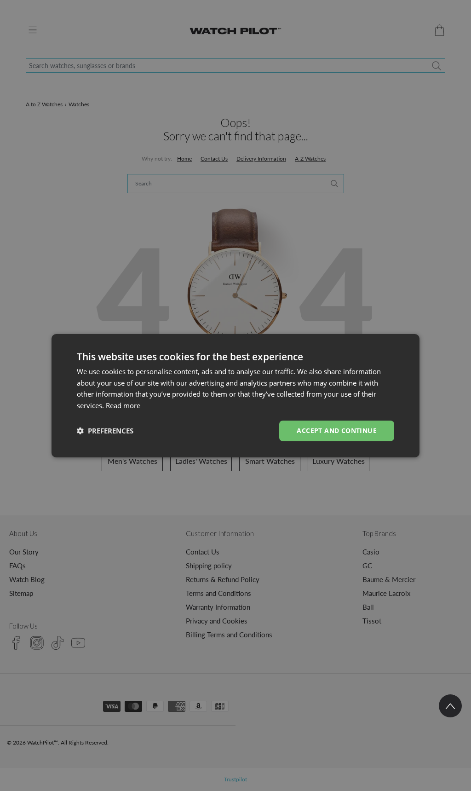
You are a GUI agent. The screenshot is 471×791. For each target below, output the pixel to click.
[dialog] (235, 395)
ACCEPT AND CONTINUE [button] (337, 430)
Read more (123, 405)
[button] (105, 431)
